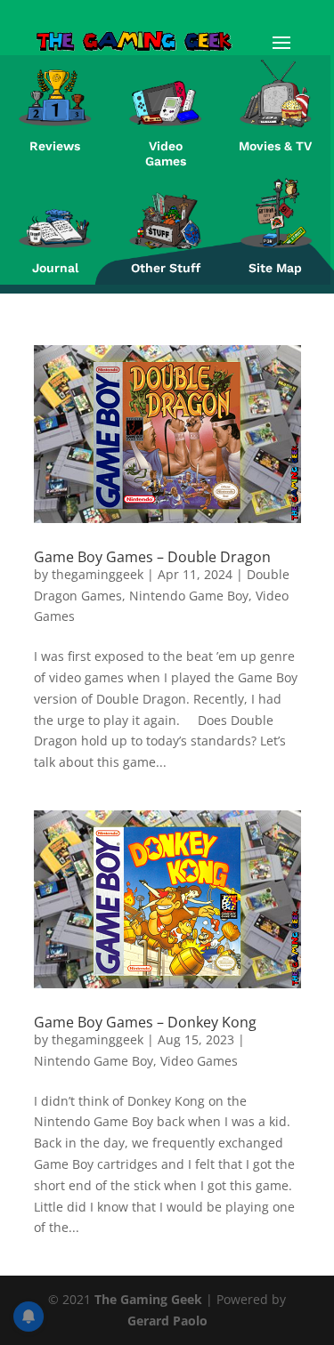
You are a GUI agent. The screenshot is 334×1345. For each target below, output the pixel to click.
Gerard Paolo (167, 1320)
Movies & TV (275, 146)
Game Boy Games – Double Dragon (152, 557)
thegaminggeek (97, 574)
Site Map (275, 268)
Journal (55, 268)
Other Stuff (165, 268)
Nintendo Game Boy (188, 595)
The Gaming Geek (148, 1299)
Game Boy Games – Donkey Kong (145, 1022)
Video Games (165, 153)
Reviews (54, 146)
